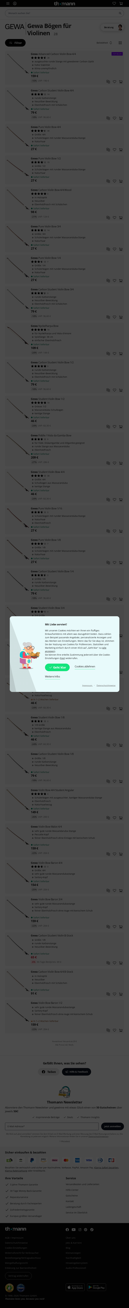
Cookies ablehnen (85, 666)
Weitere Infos (52, 676)
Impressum (87, 685)
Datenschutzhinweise (106, 685)
